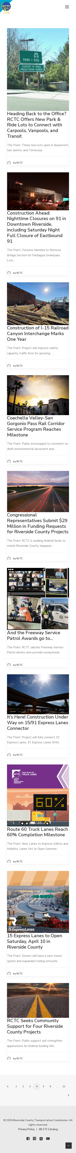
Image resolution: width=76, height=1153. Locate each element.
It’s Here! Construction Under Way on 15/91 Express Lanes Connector (37, 722)
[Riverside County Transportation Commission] (13, 7)
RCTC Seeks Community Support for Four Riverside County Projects (35, 1026)
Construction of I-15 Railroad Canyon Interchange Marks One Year (38, 333)
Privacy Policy (26, 1129)
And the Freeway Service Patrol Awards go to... (33, 635)
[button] (67, 7)
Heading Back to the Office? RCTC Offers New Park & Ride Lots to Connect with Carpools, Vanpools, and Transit (36, 125)
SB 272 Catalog (48, 1129)
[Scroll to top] (68, 1145)
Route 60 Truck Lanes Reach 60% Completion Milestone (37, 832)
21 (64, 1086)
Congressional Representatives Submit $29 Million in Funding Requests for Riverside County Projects (37, 523)
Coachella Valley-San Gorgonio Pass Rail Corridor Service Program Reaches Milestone (36, 426)
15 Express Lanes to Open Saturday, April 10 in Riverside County (34, 941)
